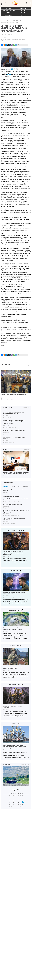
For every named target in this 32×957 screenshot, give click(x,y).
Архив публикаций (24, 764)
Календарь (8, 15)
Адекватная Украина (8, 10)
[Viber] (12, 45)
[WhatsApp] (14, 45)
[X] (8, 45)
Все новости (24, 15)
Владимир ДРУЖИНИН (7, 34)
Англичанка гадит (6, 349)
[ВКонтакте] (2, 45)
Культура (8, 13)
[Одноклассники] (4, 45)
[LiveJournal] (10, 45)
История (23, 10)
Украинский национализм (20, 349)
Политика (8, 8)
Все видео (26, 449)
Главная (2, 20)
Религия (23, 13)
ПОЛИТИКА (15, 20)
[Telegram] (16, 45)
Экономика (23, 8)
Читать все (26, 407)
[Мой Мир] (6, 45)
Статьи (8, 20)
